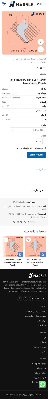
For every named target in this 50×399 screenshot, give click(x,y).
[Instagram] (37, 298)
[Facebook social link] (28, 222)
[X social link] (25, 222)
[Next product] (37, 68)
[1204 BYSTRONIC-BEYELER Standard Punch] (35, 246)
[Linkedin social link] (17, 222)
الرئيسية (42, 58)
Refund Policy (40, 373)
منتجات (43, 342)
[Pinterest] (25, 298)
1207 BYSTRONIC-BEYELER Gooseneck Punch (12, 262)
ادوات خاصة (41, 321)
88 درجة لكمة (33, 214)
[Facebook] (44, 298)
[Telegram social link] (14, 222)
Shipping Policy (39, 364)
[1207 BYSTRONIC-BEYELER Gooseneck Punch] (12, 246)
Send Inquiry (36, 155)
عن (45, 337)
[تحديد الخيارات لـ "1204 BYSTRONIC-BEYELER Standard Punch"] (43, 254)
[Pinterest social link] (21, 222)
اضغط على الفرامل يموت (35, 316)
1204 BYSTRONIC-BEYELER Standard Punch (35, 262)
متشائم (43, 73)
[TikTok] (19, 298)
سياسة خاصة (41, 368)
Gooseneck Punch (38, 61)
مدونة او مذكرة (40, 347)
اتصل (44, 351)
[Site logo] (21, 3)
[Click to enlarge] (41, 49)
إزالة (42, 136)
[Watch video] (41, 42)
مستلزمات (42, 325)
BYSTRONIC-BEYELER (17, 214)
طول (44, 125)
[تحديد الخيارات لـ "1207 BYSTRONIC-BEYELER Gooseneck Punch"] (20, 254)
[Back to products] (40, 68)
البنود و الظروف (39, 377)
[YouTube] (31, 298)
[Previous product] (44, 68)
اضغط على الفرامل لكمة (26, 58)
